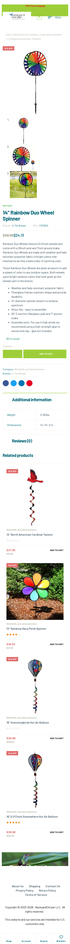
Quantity (7, 346)
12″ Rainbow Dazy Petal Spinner (26, 628)
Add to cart (46, 354)
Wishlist (61, 941)
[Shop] (9, 937)
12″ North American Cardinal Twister (29, 534)
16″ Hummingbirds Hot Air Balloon (27, 722)
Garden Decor (20, 34)
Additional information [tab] (31, 399)
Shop (9, 941)
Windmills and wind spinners (46, 34)
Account (26, 941)
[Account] (26, 937)
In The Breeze (19, 225)
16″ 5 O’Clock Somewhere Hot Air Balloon (32, 816)
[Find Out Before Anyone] (35, 857)
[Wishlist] (61, 937)
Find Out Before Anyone (35, 867)
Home (8, 34)
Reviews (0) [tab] (22, 440)
